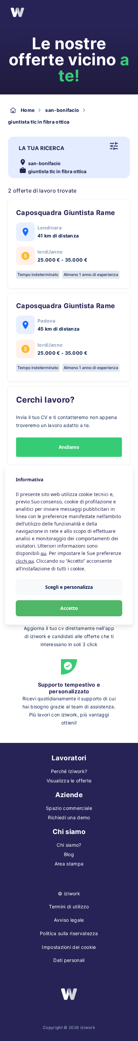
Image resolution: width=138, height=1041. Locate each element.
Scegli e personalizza (69, 587)
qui (43, 553)
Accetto (69, 608)
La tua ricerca (41, 148)
